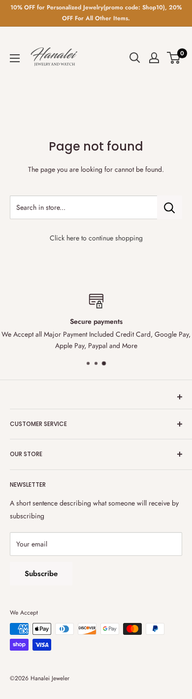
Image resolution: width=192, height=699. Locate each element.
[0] (174, 58)
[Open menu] (15, 58)
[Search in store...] (169, 207)
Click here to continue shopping (96, 238)
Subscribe (41, 573)
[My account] (154, 57)
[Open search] (134, 57)
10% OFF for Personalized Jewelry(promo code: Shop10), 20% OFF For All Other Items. (96, 13)
